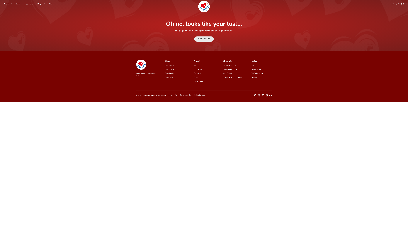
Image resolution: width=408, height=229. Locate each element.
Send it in (197, 73)
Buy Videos (169, 69)
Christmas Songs (229, 65)
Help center (198, 81)
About (196, 65)
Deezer (254, 77)
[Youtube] (270, 96)
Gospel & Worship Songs (232, 77)
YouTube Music (257, 73)
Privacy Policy (173, 95)
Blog (196, 77)
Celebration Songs (230, 69)
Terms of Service (185, 95)
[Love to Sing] (204, 6)
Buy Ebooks (169, 73)
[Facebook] (255, 96)
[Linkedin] (266, 96)
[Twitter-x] (263, 96)
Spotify (254, 65)
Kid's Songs (227, 73)
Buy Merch (169, 77)
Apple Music (256, 69)
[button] (397, 4)
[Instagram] (259, 96)
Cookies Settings (199, 95)
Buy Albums (169, 65)
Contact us (198, 69)
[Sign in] (402, 4)
